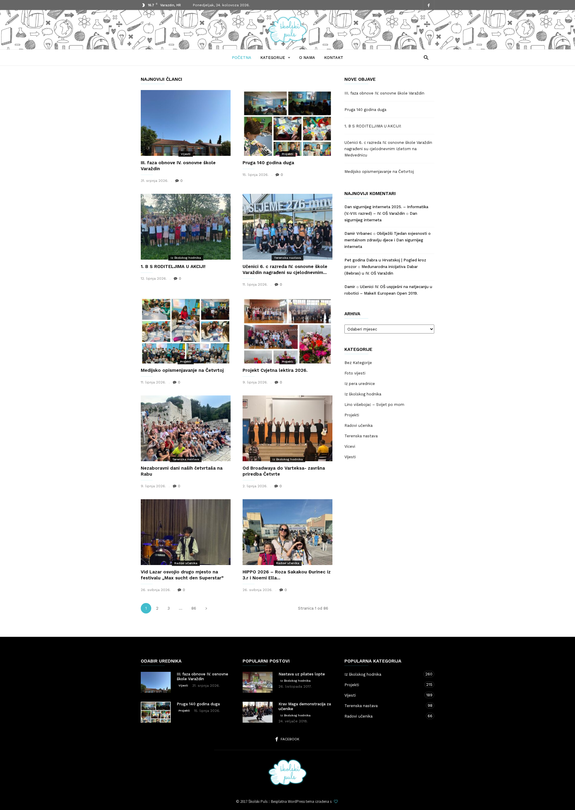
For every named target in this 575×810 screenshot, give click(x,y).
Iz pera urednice (359, 383)
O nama (307, 57)
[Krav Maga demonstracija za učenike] (258, 712)
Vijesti (185, 154)
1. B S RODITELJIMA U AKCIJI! (173, 266)
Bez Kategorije (358, 362)
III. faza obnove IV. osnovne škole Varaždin (384, 93)
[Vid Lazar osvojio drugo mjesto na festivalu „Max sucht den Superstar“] (186, 532)
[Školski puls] (287, 41)
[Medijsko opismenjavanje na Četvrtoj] (186, 330)
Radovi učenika (185, 563)
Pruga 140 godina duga (268, 162)
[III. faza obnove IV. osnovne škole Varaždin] (186, 123)
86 (193, 608)
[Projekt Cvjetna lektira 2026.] (287, 330)
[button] (424, 57)
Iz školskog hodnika (186, 257)
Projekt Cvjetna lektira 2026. (275, 370)
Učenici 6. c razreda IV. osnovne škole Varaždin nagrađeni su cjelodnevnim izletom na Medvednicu (388, 148)
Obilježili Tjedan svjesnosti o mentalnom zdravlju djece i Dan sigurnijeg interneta (387, 240)
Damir (349, 286)
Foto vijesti (354, 373)
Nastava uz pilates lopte (302, 674)
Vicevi (349, 446)
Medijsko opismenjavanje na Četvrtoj (182, 370)
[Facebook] (428, 5)
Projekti (287, 154)
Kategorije (272, 57)
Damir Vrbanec (358, 233)
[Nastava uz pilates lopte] (258, 682)
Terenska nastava (287, 257)
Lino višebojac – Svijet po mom (374, 404)
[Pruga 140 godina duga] (287, 123)
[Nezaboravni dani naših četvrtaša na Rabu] (186, 428)
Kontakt (333, 57)
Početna (241, 57)
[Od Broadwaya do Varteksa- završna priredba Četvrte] (287, 428)
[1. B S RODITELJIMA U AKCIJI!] (186, 227)
